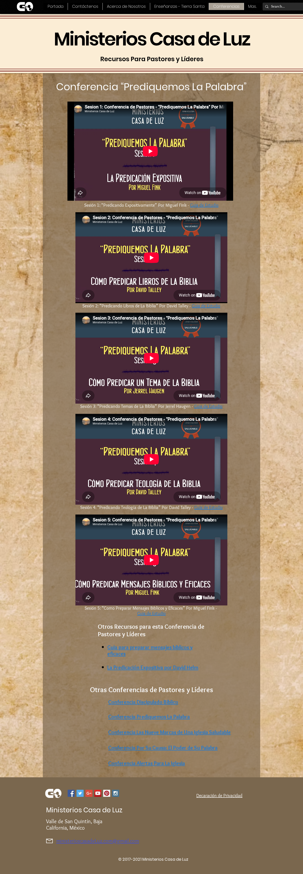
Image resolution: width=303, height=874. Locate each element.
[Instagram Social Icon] (115, 793)
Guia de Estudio (206, 305)
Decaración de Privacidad (219, 795)
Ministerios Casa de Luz (152, 39)
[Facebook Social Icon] (71, 793)
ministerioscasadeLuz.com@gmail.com (97, 841)
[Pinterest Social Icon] (106, 793)
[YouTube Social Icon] (97, 793)
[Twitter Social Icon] (80, 793)
